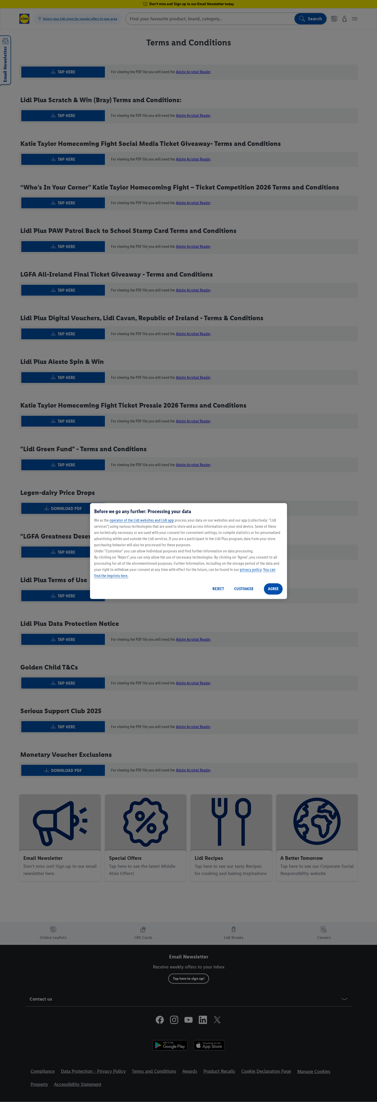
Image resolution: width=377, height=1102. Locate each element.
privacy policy (251, 569)
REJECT (218, 588)
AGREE (273, 588)
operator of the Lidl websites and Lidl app (142, 520)
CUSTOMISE (243, 588)
